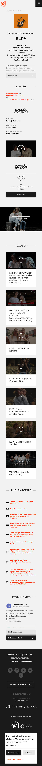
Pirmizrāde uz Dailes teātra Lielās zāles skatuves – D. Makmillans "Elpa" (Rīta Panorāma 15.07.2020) (20, 316)
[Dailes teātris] (4, 4)
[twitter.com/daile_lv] (16, 670)
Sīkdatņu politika (24, 654)
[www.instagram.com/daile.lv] (10, 670)
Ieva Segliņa (25, 100)
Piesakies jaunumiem (18, 684)
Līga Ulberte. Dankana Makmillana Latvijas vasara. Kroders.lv (20, 562)
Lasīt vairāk (12, 75)
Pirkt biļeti (21, 194)
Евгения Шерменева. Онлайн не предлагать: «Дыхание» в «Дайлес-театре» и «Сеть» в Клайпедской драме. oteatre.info (22, 572)
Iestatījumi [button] (29, 753)
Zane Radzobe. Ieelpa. (18, 509)
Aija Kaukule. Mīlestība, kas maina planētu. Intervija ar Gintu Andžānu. (23, 516)
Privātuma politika (20, 658)
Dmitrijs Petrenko (13, 121)
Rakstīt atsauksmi (15, 638)
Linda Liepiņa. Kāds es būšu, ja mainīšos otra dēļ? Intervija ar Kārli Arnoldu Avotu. (21, 534)
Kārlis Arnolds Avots (14, 95)
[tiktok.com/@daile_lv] (21, 675)
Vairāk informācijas (13, 759)
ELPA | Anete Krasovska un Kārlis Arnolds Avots (19, 411)
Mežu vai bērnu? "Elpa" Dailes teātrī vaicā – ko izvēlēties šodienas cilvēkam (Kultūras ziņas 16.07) (20, 278)
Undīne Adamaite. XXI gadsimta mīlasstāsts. (22, 502)
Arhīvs (11, 654)
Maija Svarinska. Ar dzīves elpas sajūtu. (22, 543)
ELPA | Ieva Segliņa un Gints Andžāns (20, 380)
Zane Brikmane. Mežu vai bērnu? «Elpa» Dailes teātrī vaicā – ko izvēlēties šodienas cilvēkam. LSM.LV (22, 552)
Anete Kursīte (12, 100)
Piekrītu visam (13, 753)
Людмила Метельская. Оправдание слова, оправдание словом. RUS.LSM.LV (22, 582)
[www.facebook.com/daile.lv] (23, 670)
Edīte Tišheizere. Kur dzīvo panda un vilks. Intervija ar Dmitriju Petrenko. (22, 525)
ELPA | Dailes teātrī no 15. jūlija (20, 443)
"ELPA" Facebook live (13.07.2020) (19, 473)
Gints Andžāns (12, 94)
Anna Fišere (11, 127)
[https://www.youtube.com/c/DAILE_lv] (30, 670)
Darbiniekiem (26, 661)
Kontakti (14, 661)
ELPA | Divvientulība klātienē (19, 349)
